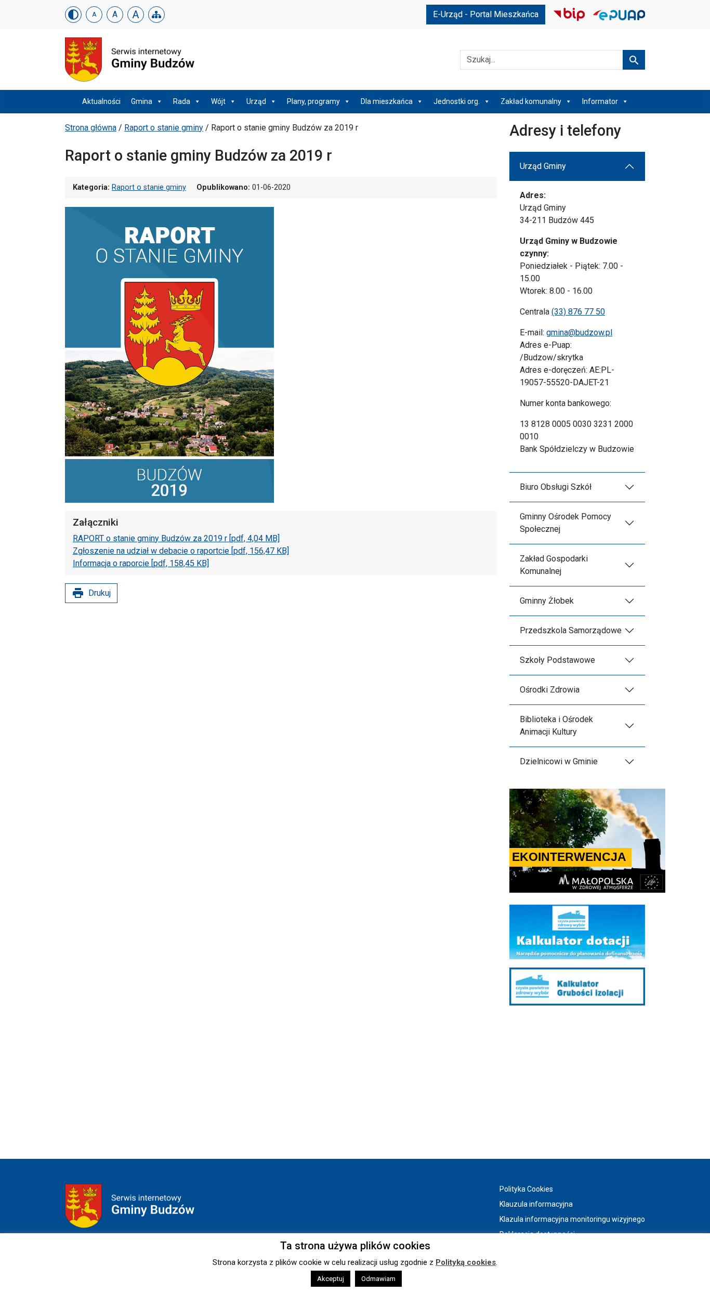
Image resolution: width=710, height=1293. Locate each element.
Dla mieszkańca (387, 101)
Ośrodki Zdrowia (550, 690)
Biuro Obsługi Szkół (555, 487)
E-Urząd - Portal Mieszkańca (485, 14)
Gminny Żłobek (547, 601)
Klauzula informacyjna (536, 1204)
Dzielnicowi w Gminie (559, 761)
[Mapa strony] (156, 14)
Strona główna (90, 128)
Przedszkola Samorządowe (571, 630)
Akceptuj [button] (330, 1279)
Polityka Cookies (526, 1189)
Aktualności (101, 101)
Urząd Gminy (543, 166)
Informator (600, 101)
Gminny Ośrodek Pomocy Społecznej (565, 523)
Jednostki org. (456, 101)
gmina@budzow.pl (579, 332)
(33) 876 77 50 (578, 312)
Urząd (256, 101)
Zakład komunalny (531, 101)
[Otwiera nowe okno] (569, 14)
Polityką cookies (466, 1262)
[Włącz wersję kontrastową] (73, 14)
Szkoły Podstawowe (557, 660)
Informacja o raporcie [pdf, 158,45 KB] (141, 563)
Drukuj (91, 593)
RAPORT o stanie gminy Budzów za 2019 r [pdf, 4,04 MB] (176, 538)
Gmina (141, 101)
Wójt (218, 101)
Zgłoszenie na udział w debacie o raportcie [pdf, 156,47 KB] (181, 551)
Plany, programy (313, 101)
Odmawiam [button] (378, 1279)
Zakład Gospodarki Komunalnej (554, 565)
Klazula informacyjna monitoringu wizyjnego (572, 1219)
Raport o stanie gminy (163, 128)
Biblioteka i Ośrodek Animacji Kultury (556, 725)
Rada (181, 101)
